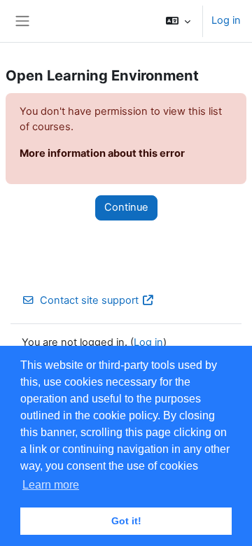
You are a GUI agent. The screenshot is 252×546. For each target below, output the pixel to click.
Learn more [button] (50, 485)
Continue (126, 207)
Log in (226, 20)
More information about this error (102, 153)
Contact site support (89, 300)
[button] (178, 21)
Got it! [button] (126, 520)
